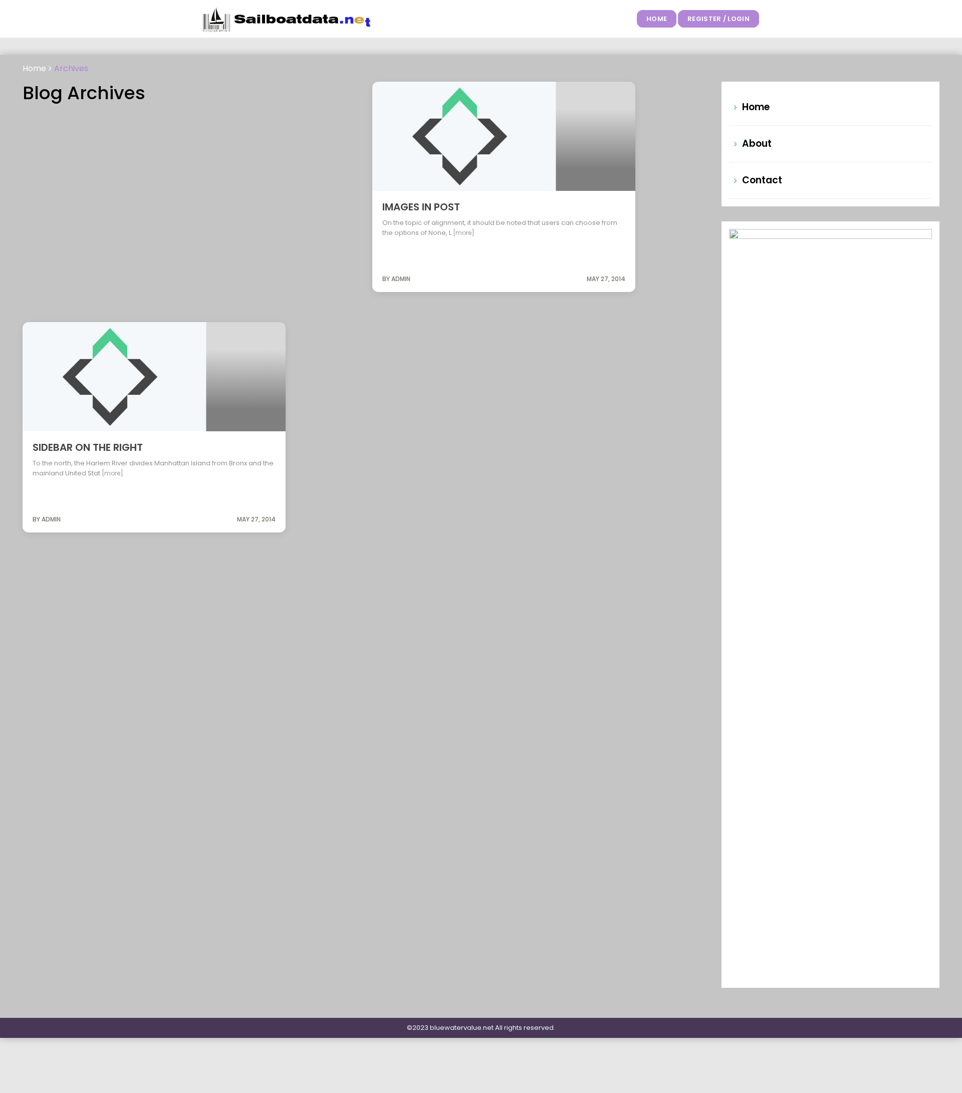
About (757, 143)
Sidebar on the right (88, 447)
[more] (463, 232)
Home (656, 19)
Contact (762, 180)
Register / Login (718, 19)
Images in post (421, 207)
